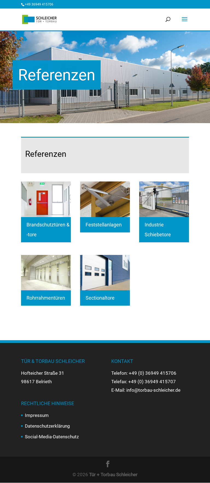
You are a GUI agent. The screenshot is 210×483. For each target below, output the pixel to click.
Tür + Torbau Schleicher (113, 474)
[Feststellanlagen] (105, 199)
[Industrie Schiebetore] (164, 199)
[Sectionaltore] (105, 272)
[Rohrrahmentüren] (46, 272)
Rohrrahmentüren (46, 298)
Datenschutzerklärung (47, 426)
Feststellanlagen (104, 225)
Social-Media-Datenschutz (52, 436)
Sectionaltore (100, 298)
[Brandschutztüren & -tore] (46, 199)
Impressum (37, 415)
